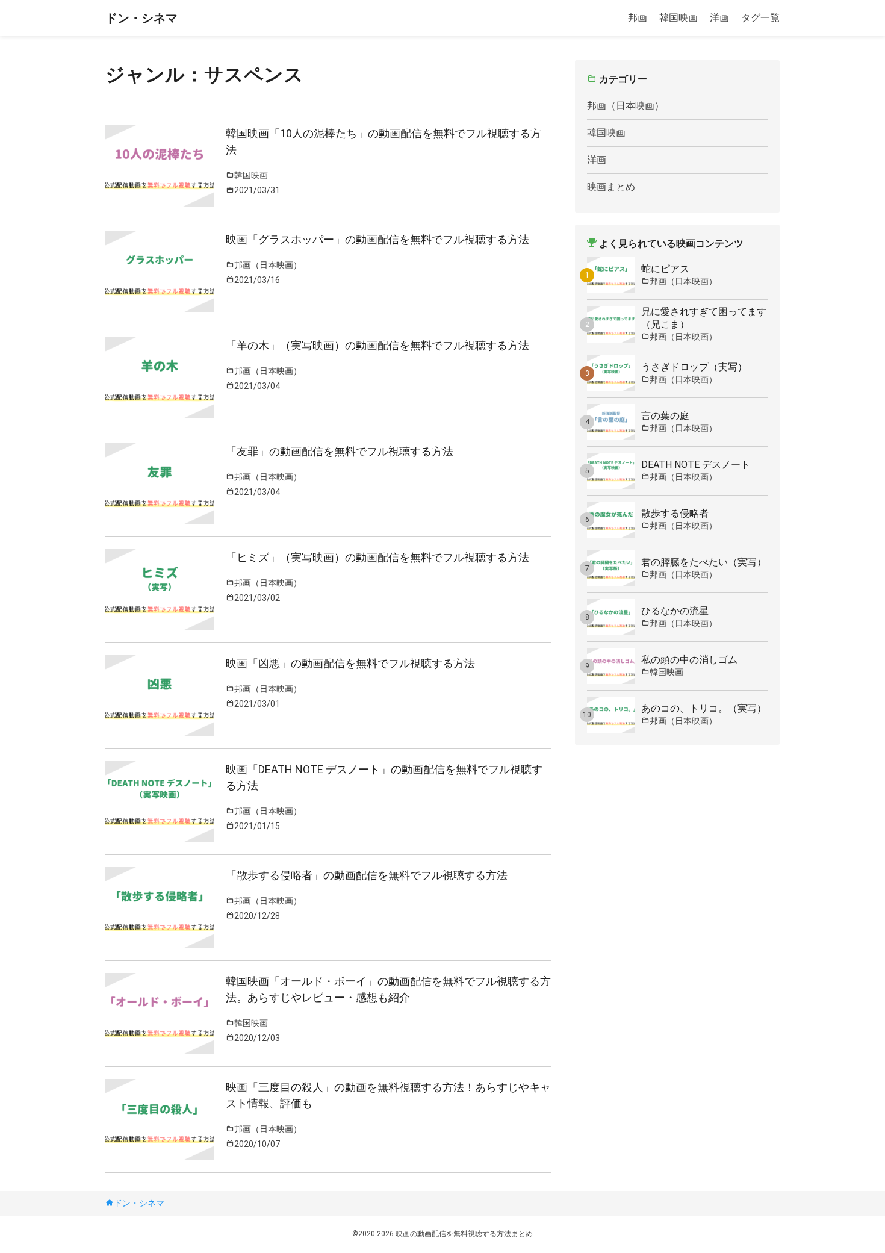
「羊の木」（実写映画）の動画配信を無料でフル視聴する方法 (377, 345)
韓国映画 (678, 17)
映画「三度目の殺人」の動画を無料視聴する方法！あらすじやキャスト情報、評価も (388, 1095)
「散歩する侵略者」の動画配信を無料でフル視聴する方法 (367, 875)
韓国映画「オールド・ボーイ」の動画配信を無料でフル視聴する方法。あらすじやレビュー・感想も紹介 (388, 989)
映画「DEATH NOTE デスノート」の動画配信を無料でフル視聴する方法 (384, 777)
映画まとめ (611, 187)
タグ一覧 (760, 17)
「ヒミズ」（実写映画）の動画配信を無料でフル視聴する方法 (377, 557)
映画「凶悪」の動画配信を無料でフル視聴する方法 (350, 663)
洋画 (719, 17)
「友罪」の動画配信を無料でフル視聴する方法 (339, 451)
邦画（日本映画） (625, 105)
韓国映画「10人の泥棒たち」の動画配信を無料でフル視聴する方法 (383, 141)
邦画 (637, 17)
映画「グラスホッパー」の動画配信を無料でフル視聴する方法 (377, 239)
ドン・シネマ (141, 18)
